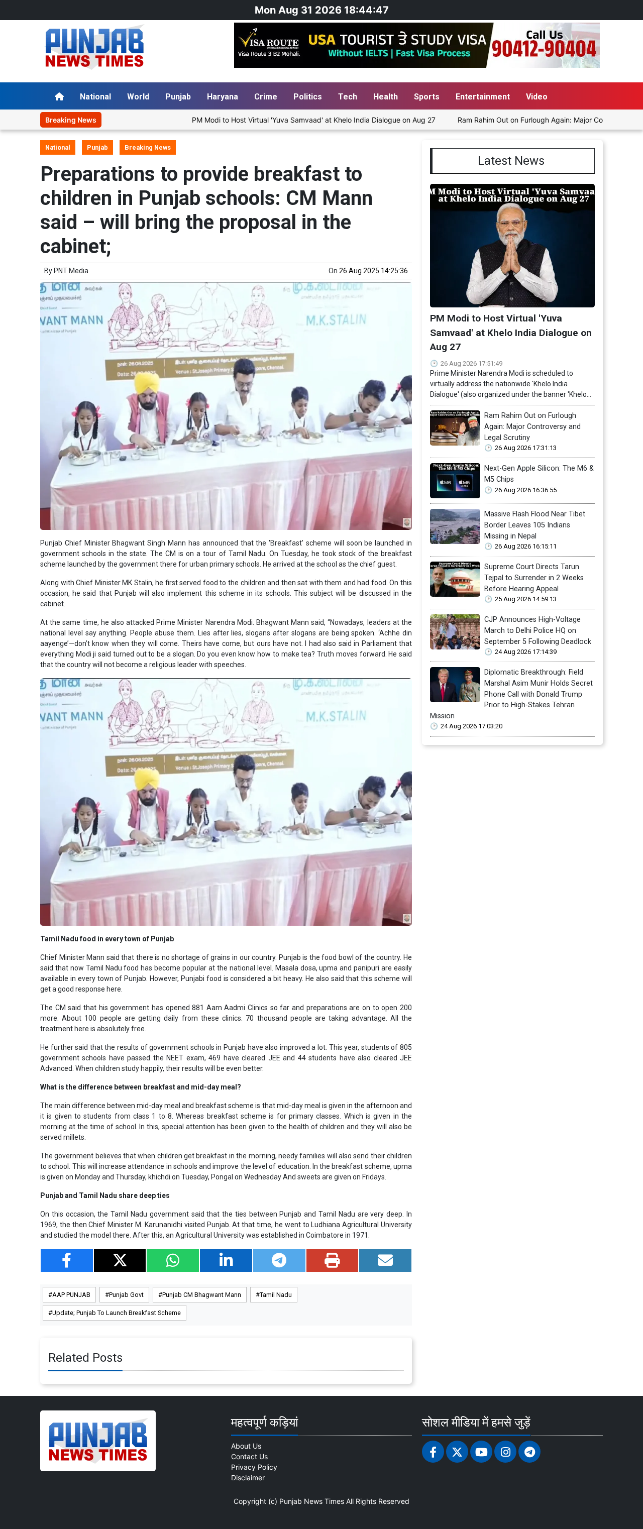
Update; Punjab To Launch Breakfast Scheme (116, 1313)
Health (385, 96)
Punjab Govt (126, 1294)
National (95, 96)
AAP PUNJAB (71, 1294)
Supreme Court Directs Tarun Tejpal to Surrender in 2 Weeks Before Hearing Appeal (534, 578)
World (138, 96)
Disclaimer (248, 1477)
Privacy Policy (254, 1467)
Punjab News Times (311, 1501)
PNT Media (71, 271)
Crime (265, 96)
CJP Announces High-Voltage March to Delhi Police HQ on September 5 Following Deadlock (537, 630)
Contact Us (249, 1456)
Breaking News (148, 147)
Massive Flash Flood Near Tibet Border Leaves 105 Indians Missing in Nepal (534, 525)
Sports (427, 96)
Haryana (222, 96)
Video (537, 96)
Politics (307, 96)
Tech (347, 96)
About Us (246, 1446)
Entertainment (483, 96)
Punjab (178, 96)
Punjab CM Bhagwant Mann (201, 1294)
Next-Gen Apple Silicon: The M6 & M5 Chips (539, 474)
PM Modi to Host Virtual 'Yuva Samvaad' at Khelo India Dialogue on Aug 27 (270, 120)
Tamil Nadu (276, 1294)
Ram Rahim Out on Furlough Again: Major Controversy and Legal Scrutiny (532, 426)
